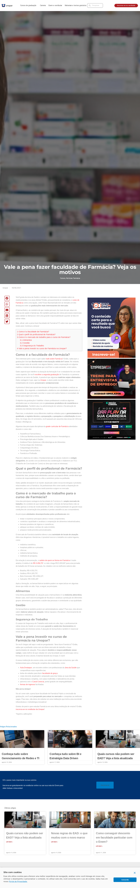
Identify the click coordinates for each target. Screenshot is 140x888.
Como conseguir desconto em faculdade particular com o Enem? (114, 837)
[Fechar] (134, 873)
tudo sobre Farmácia (54, 359)
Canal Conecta (38, 682)
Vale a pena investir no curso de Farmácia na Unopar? (42, 348)
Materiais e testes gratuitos (75, 5)
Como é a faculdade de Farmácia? (33, 332)
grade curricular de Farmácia (57, 426)
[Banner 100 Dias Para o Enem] (112, 327)
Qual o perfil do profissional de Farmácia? (36, 334)
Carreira (43, 5)
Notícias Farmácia (73, 278)
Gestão (25, 343)
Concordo (125, 880)
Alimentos (26, 340)
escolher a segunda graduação (47, 374)
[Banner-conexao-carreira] (112, 419)
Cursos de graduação (28, 5)
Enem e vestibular (55, 5)
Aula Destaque (26, 668)
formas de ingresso (27, 684)
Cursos (62, 278)
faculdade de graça (49, 673)
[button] (7, 298)
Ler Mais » (9, 842)
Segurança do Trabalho (32, 346)
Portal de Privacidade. (18, 881)
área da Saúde (71, 668)
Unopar (43, 380)
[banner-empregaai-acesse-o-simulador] (112, 379)
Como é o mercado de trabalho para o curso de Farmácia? (43, 337)
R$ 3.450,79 (38, 563)
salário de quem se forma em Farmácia (54, 560)
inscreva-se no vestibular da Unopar (30, 709)
